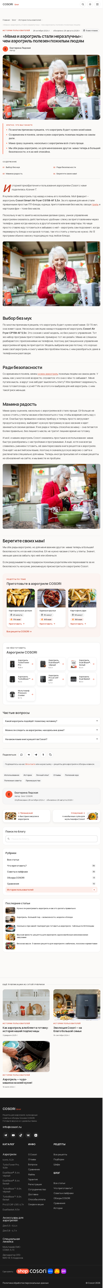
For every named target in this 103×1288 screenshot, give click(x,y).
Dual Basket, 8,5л (11, 1213)
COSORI (8, 4)
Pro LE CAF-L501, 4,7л (11, 1207)
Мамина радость (14, 173)
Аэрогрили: (10, 1155)
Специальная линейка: (11, 1244)
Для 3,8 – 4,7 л (10, 1234)
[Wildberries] (63, 1274)
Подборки (58, 1160)
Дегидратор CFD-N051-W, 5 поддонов (13, 1260)
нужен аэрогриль (48, 373)
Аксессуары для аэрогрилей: (13, 1222)
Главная (6, 20)
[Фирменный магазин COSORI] (31, 1275)
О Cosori (32, 1155)
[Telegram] (6, 1136)
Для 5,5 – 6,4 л (10, 1229)
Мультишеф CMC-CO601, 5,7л (12, 1252)
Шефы (56, 1165)
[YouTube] (13, 1136)
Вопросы (32, 1165)
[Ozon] (50, 1274)
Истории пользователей (30, 20)
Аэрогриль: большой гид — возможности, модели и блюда (45, 919)
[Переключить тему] (90, 4)
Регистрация (34, 1185)
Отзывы (31, 1160)
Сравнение (33, 1170)
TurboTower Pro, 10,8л (11, 1167)
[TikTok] (21, 1136)
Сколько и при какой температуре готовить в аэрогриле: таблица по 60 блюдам (55, 928)
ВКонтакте (30, 766)
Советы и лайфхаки (63, 1193)
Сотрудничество (36, 1190)
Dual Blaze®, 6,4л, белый (11, 1183)
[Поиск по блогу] (83, 4)
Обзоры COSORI (61, 1198)
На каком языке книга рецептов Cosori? (26, 741)
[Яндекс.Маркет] (57, 1274)
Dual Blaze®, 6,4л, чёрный (11, 1175)
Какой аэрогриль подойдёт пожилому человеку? (31, 723)
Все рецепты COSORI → (19, 631)
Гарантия (32, 1180)
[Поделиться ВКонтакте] (29, 757)
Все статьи (58, 1183)
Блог (17, 4)
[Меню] (97, 4)
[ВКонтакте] (28, 1136)
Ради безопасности (66, 167)
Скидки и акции (35, 1205)
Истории (57, 1208)
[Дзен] (36, 1136)
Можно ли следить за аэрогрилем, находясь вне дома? (35, 732)
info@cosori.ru (12, 1127)
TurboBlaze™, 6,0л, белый (12, 1199)
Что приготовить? (62, 1188)
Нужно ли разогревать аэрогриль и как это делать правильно (46, 910)
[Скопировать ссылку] (50, 757)
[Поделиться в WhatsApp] (21, 757)
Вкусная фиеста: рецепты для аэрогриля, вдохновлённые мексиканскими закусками (52, 938)
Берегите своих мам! (67, 173)
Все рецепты (59, 1155)
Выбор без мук (13, 167)
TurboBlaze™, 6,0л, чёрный (12, 1191)
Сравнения (58, 1203)
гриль (95, 204)
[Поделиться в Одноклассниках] (43, 757)
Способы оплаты (36, 1200)
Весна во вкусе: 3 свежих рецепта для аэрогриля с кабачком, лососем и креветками (51, 946)
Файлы (31, 1175)
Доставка (33, 1195)
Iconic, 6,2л (8, 1160)
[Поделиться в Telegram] (36, 757)
